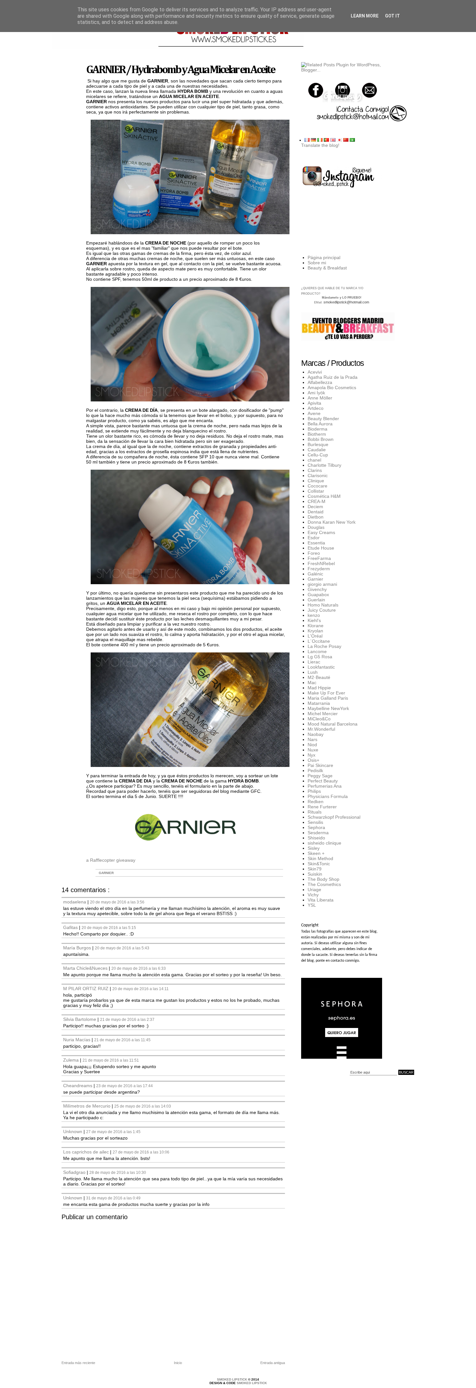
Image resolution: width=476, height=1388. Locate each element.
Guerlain (316, 599)
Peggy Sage (320, 775)
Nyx (311, 755)
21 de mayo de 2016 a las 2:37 (127, 1019)
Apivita (314, 403)
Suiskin (315, 874)
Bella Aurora (320, 423)
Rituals (315, 811)
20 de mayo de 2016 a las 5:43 (122, 948)
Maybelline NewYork (328, 708)
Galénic (315, 573)
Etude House (321, 548)
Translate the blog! (320, 145)
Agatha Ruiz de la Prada (332, 377)
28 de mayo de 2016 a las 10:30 (117, 1172)
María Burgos (77, 947)
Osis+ (313, 760)
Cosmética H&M (324, 496)
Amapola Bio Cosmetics (332, 387)
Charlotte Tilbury (324, 465)
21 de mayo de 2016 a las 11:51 (111, 1060)
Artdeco (315, 408)
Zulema (71, 1060)
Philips (314, 791)
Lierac (314, 661)
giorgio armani (322, 584)
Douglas (316, 527)
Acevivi (315, 372)
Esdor (314, 537)
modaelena (75, 901)
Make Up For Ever (326, 692)
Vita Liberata (321, 899)
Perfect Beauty (323, 780)
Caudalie (317, 449)
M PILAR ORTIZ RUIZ (86, 988)
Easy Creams (321, 532)
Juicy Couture (322, 610)
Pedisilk (315, 770)
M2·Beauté (319, 677)
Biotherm (317, 434)
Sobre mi (317, 262)
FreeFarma (319, 558)
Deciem (315, 506)
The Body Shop (323, 879)
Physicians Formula (328, 796)
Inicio (178, 1363)
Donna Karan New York (332, 522)
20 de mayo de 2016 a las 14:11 (140, 989)
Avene (314, 413)
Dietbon (315, 516)
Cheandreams (78, 1085)
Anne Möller (320, 397)
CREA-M (316, 501)
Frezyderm (319, 568)
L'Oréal (315, 636)
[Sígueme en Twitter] (316, 90)
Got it (392, 15)
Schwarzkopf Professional (334, 817)
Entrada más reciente (78, 1363)
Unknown (73, 1131)
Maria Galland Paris (328, 698)
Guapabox (318, 594)
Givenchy (317, 589)
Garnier (106, 873)
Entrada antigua (272, 1363)
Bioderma (317, 429)
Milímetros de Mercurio (87, 1106)
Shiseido (316, 837)
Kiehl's (314, 620)
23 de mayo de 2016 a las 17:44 (124, 1086)
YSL (312, 905)
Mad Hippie (319, 687)
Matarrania (319, 703)
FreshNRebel (321, 563)
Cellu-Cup (318, 454)
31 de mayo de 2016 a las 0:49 (113, 1198)
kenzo (314, 615)
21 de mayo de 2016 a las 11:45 (122, 1040)
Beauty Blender (323, 418)
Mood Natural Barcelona (332, 724)
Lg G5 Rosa (320, 656)
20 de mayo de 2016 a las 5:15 (109, 927)
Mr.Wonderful (321, 729)
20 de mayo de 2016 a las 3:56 (117, 902)
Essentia (316, 542)
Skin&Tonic (319, 863)
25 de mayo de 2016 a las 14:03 (142, 1106)
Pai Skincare (320, 765)
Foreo (314, 553)
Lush (313, 672)
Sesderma (318, 832)
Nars (312, 739)
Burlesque (318, 444)
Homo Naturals (323, 604)
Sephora (316, 827)
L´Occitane (319, 641)
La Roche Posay (324, 646)
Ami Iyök (316, 392)
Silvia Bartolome (80, 1019)
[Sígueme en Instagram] (342, 90)
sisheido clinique (324, 843)
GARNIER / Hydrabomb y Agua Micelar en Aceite (180, 70)
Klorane (315, 625)
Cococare (317, 485)
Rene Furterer (322, 806)
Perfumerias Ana (325, 786)
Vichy (313, 894)
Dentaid (315, 511)
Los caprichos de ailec (86, 1151)
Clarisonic (318, 475)
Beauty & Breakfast (327, 267)
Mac (312, 682)
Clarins (315, 470)
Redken (315, 801)
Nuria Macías (77, 1039)
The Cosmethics (324, 884)
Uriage (314, 889)
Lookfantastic (321, 667)
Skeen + (316, 853)
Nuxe (313, 749)
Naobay (315, 734)
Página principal (324, 257)
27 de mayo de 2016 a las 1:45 (113, 1132)
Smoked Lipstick (232, 1379)
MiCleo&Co (319, 718)
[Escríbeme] (369, 90)
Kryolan (315, 630)
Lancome (317, 651)
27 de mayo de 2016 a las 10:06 (141, 1152)
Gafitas (71, 927)
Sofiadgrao (75, 1172)
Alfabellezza (320, 382)
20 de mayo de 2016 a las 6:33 (138, 968)
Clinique (316, 480)
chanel (314, 460)
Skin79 (315, 868)
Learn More (365, 15)
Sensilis (315, 822)
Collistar (316, 491)
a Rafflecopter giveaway (110, 860)
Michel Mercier (323, 713)
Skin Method (320, 858)
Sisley (314, 848)
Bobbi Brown (321, 439)
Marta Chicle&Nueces (86, 968)
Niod (312, 744)
